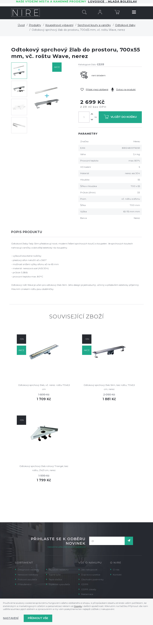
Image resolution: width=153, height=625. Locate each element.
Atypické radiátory (59, 569)
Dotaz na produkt (126, 89)
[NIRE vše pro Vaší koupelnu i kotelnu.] (25, 12)
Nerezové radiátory (28, 574)
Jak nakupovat (89, 569)
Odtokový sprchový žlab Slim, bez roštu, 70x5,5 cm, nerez (109, 387)
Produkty (35, 25)
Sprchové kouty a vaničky (94, 25)
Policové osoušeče (27, 579)
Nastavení (10, 618)
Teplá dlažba (55, 579)
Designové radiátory (28, 569)
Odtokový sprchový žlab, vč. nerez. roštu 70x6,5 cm (44, 387)
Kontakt (117, 574)
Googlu (78, 606)
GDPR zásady (88, 589)
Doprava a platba (90, 574)
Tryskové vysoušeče (59, 584)
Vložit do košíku (124, 117)
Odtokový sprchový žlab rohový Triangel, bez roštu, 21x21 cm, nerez (43, 468)
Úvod (21, 25)
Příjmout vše (38, 618)
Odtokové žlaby (125, 25)
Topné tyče (54, 574)
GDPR (84, 584)
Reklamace (87, 594)
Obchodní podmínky (92, 579)
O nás (116, 569)
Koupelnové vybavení (59, 25)
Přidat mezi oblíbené (97, 89)
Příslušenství (24, 584)
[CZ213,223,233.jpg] (47, 98)
